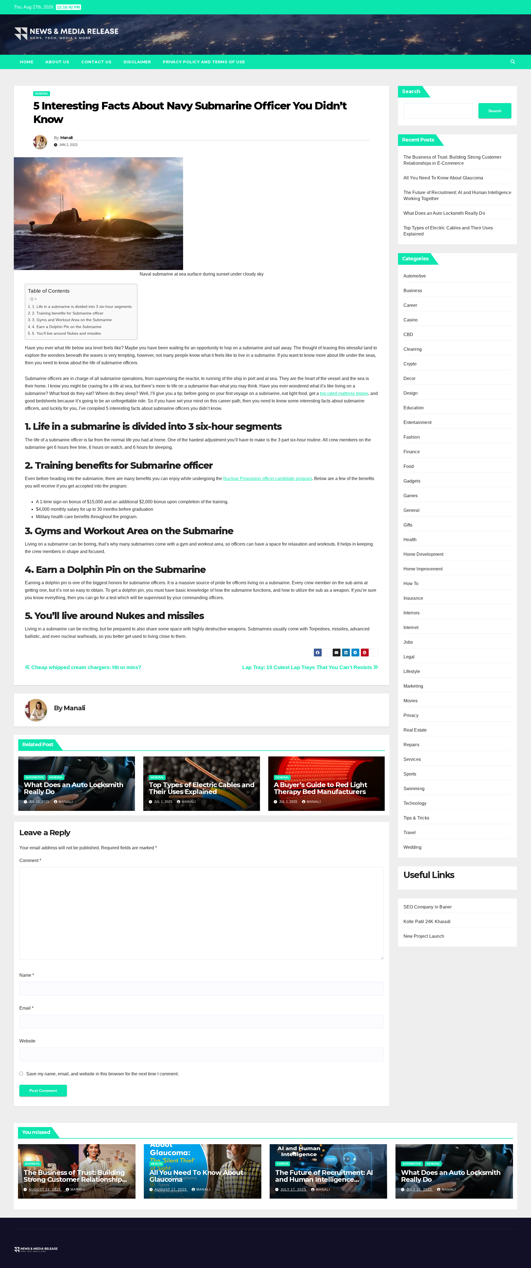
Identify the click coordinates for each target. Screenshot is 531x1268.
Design (411, 393)
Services (412, 759)
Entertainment (418, 422)
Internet (411, 627)
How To (411, 583)
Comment (30, 860)
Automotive (34, 777)
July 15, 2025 (419, 1189)
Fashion (412, 437)
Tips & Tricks (417, 818)
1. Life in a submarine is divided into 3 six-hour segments (82, 306)
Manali (66, 137)
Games (411, 495)
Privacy (411, 715)
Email (26, 1008)
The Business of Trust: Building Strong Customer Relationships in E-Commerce (74, 1179)
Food (409, 466)
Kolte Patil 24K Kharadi (427, 921)
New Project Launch (424, 936)
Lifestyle (412, 671)
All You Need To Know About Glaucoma (443, 177)
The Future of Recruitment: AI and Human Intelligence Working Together (324, 1179)
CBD (408, 334)
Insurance (413, 598)
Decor (410, 378)
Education (414, 407)
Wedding (412, 847)
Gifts (408, 525)
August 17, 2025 (171, 1189)
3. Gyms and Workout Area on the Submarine (72, 320)
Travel (410, 832)
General (41, 93)
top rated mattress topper (344, 393)
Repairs (411, 744)
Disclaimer (137, 61)
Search (411, 91)
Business (413, 290)
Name (26, 975)
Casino (411, 320)
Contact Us (96, 61)
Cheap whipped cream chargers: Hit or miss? (85, 667)
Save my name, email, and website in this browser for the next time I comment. (102, 1073)
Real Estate (415, 730)
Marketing (413, 686)
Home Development (424, 554)
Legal (409, 656)
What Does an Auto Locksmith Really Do (73, 788)
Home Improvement (423, 569)
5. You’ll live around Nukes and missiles (66, 333)
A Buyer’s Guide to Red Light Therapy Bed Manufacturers (320, 788)
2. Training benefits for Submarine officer (67, 313)
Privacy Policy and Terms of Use (204, 61)
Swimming (414, 788)
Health (410, 539)
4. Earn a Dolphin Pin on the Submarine (67, 326)
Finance (412, 451)
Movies (411, 700)
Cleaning (413, 349)
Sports (410, 774)
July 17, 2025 (293, 1189)
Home (26, 61)
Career (410, 305)
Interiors (412, 613)
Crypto (410, 363)
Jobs (408, 642)
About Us (57, 61)
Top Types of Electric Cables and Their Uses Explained (201, 788)
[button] (513, 61)
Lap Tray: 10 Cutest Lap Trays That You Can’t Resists (307, 667)
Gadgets (412, 481)
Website (27, 1041)
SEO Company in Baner (428, 907)
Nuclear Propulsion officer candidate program (267, 478)
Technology (415, 803)
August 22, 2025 (45, 1189)
